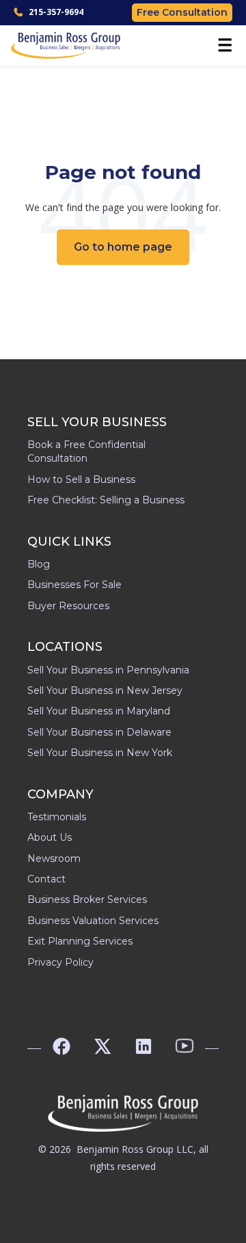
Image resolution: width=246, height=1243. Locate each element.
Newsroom (54, 858)
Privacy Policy (60, 962)
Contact (46, 879)
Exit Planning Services (80, 941)
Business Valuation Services (93, 920)
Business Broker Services (87, 899)
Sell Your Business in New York (99, 752)
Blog (38, 564)
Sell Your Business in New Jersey (104, 690)
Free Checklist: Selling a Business (105, 500)
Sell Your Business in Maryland (98, 711)
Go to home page (123, 246)
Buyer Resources (68, 606)
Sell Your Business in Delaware (99, 732)
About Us (49, 837)
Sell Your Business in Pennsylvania (108, 670)
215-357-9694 (56, 12)
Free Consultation (182, 12)
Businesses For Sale (74, 584)
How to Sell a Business (81, 479)
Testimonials (56, 817)
